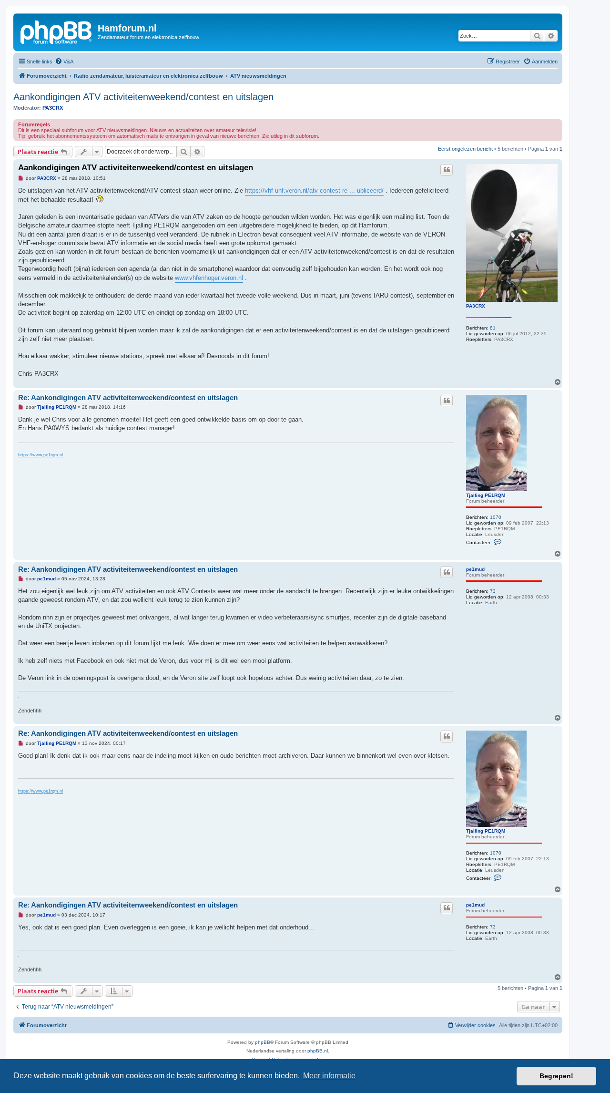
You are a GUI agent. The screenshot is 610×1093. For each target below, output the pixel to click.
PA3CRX (52, 108)
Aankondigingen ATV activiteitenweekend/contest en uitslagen (143, 97)
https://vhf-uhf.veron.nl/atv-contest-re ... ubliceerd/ (314, 190)
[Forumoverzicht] (57, 31)
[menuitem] (64, 61)
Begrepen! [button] (556, 1076)
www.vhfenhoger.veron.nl (209, 277)
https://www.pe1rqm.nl (40, 455)
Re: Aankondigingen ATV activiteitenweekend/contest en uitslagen (128, 397)
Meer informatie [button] (329, 1076)
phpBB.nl (317, 1050)
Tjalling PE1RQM (485, 495)
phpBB (262, 1042)
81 (493, 327)
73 (493, 591)
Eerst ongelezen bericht (465, 149)
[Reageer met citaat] (446, 169)
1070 (495, 517)
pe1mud (475, 569)
